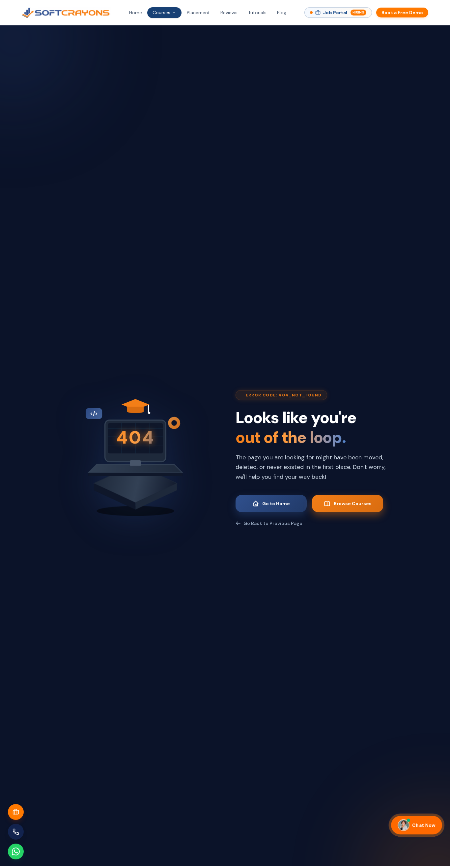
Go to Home (276, 503)
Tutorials (257, 12)
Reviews (229, 12)
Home (135, 12)
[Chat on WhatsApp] (16, 851)
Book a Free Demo (402, 12)
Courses (161, 12)
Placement (198, 12)
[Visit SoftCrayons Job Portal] (16, 812)
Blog (281, 12)
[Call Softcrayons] (16, 832)
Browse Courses (353, 503)
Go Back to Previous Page (272, 523)
